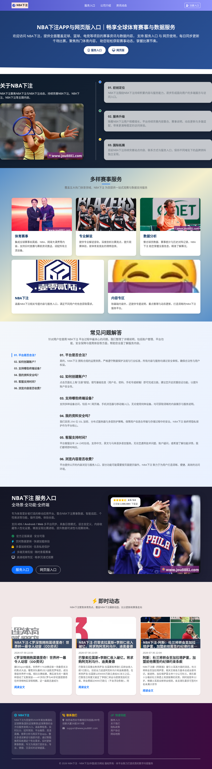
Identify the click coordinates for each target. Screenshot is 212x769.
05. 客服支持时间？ (25, 381)
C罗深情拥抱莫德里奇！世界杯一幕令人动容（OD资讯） (40, 659)
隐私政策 (115, 726)
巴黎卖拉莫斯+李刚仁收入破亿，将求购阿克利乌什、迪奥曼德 (106, 659)
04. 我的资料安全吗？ (27, 375)
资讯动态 (121, 5)
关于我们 (115, 723)
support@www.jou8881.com (82, 728)
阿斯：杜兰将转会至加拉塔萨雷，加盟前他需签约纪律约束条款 (169, 659)
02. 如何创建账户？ (25, 362)
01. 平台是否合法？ (25, 355)
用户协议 (115, 730)
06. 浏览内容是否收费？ (28, 388)
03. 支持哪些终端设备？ (28, 368)
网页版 (120, 50)
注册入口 (194, 5)
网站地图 (115, 733)
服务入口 (89, 5)
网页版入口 (48, 570)
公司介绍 (105, 5)
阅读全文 (19, 687)
